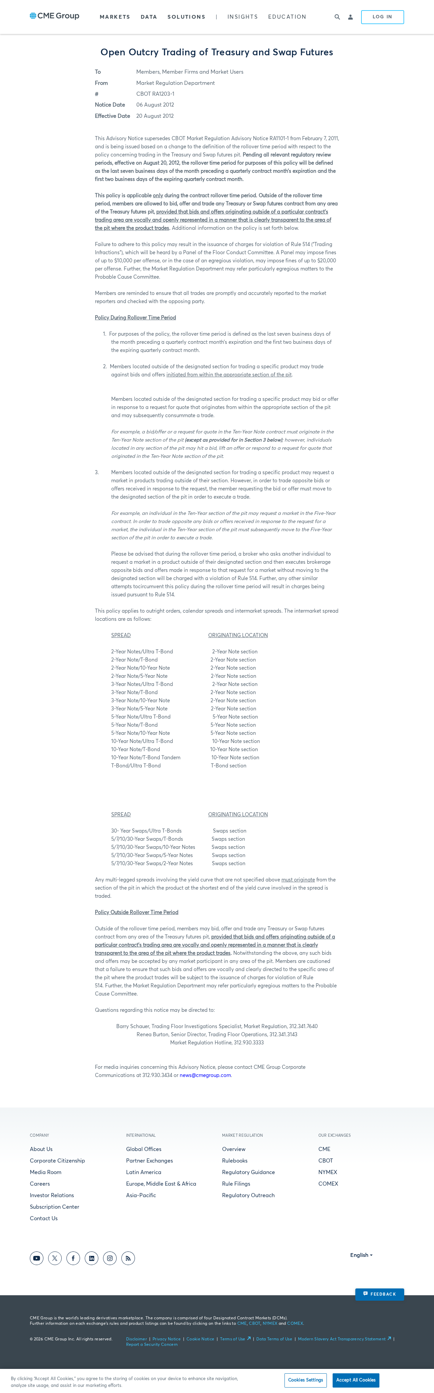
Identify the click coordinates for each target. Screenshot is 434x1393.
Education (287, 17)
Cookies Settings (305, 1380)
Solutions (186, 17)
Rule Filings (236, 1184)
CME (324, 1149)
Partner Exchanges (149, 1161)
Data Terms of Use (274, 1339)
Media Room (45, 1172)
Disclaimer (136, 1339)
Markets (115, 17)
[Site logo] (54, 17)
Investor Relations (52, 1195)
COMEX (328, 1184)
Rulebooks (235, 1161)
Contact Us (44, 1218)
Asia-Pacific (141, 1195)
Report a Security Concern (152, 1345)
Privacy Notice (167, 1339)
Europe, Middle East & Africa (161, 1184)
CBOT (325, 1161)
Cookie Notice (200, 1339)
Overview (233, 1149)
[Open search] (337, 16)
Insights (243, 17)
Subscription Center (54, 1207)
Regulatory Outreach (248, 1195)
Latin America (143, 1172)
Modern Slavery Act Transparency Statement (342, 1339)
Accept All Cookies (356, 1380)
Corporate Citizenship (57, 1161)
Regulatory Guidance (248, 1172)
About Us (41, 1149)
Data (149, 17)
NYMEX (327, 1172)
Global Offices (143, 1149)
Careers (40, 1184)
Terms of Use (232, 1339)
